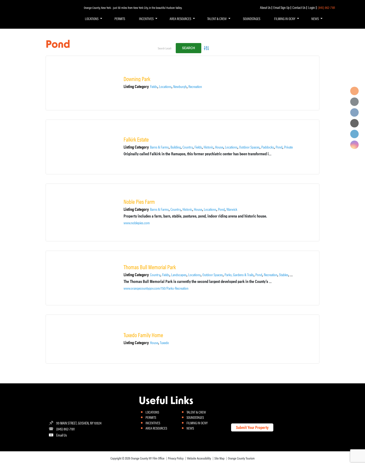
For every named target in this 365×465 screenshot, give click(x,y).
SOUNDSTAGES (251, 18)
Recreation (195, 86)
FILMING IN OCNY (284, 18)
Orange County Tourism (241, 458)
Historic (208, 147)
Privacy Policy (176, 458)
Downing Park (137, 79)
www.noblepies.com (137, 223)
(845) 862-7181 (326, 7)
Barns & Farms (159, 147)
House (219, 147)
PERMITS (119, 18)
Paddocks (267, 147)
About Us (265, 7)
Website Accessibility (199, 458)
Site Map (219, 458)
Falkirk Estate (136, 139)
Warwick (231, 209)
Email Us (61, 435)
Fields (153, 86)
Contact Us (298, 7)
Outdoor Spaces (249, 147)
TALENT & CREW (217, 18)
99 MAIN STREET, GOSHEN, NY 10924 (78, 423)
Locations (165, 86)
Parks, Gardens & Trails (239, 275)
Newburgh (180, 86)
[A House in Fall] (88, 339)
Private (288, 147)
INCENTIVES (146, 18)
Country (187, 147)
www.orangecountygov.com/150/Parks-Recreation (156, 288)
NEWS (315, 18)
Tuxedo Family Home (143, 335)
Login (311, 7)
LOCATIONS (91, 18)
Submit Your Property (252, 427)
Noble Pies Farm (139, 201)
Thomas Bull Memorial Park (150, 267)
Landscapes (179, 275)
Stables (283, 275)
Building (175, 147)
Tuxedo (164, 343)
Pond (279, 147)
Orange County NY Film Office (148, 458)
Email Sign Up (281, 7)
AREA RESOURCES (180, 18)
